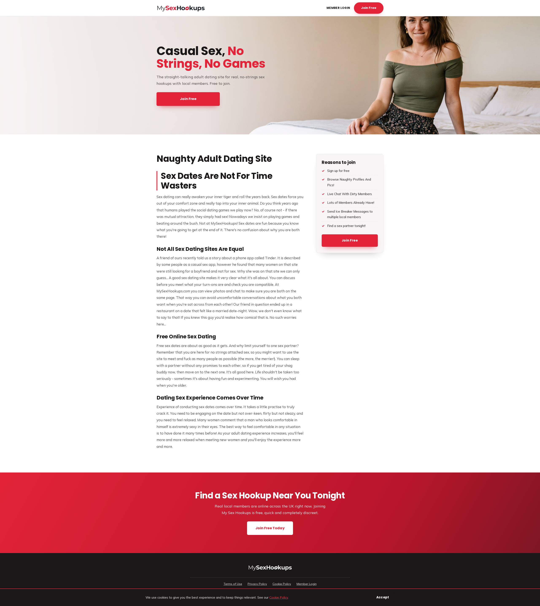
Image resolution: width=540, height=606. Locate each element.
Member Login (338, 8)
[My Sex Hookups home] (181, 8)
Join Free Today (269, 528)
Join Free (368, 8)
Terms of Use (233, 584)
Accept (382, 597)
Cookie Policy (282, 584)
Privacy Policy (257, 584)
